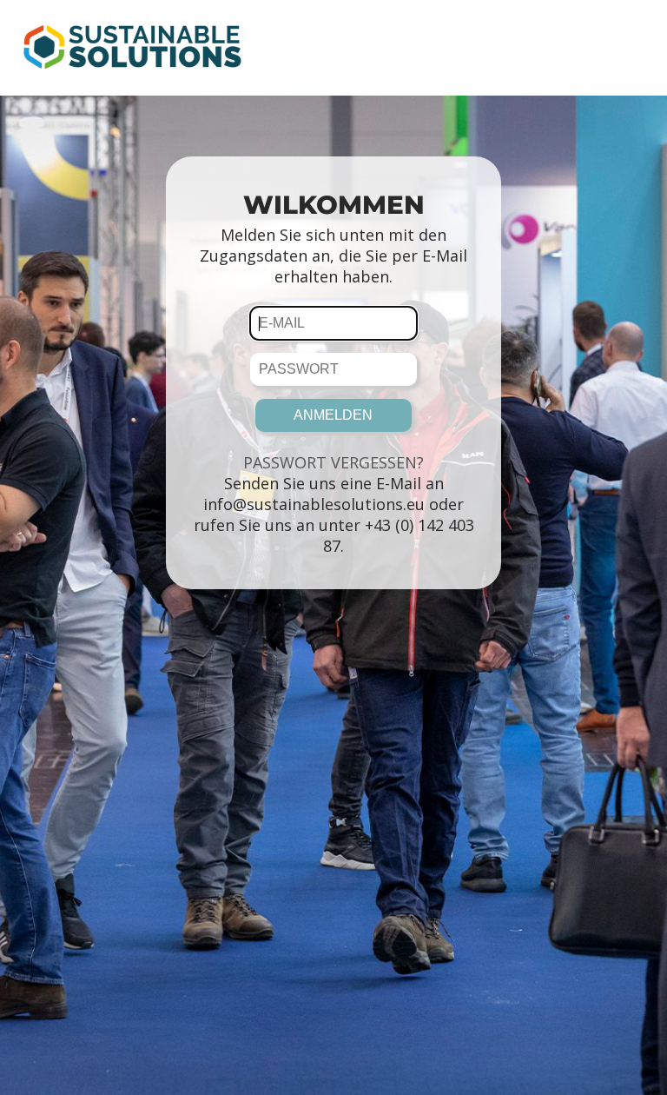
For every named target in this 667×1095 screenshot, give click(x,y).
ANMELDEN (333, 415)
